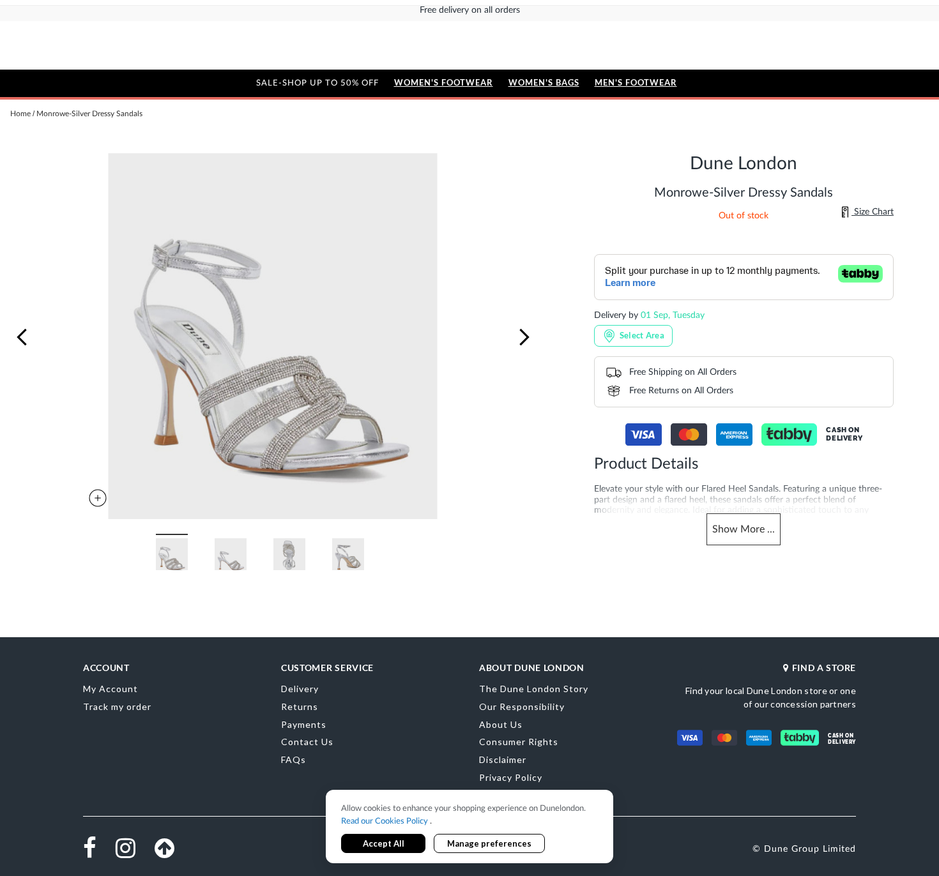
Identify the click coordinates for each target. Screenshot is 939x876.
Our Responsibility (522, 706)
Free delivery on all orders (470, 10)
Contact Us (307, 741)
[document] (469, 828)
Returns (299, 706)
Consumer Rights (518, 741)
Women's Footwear (443, 82)
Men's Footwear (636, 82)
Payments (303, 724)
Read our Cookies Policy (385, 821)
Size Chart (872, 212)
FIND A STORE (824, 667)
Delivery (300, 688)
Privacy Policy (510, 777)
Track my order (117, 706)
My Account (110, 688)
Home (20, 113)
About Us (501, 724)
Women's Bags (543, 82)
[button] (21, 337)
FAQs (293, 759)
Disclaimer (502, 759)
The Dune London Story (533, 688)
